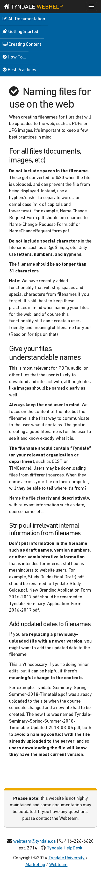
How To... (16, 57)
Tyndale (36, 7)
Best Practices (21, 70)
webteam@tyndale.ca (34, 841)
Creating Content (24, 44)
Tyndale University (66, 858)
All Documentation (26, 19)
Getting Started (22, 32)
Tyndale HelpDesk (64, 848)
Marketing (35, 865)
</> (72, 865)
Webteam (58, 865)
